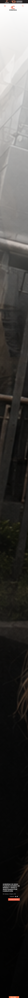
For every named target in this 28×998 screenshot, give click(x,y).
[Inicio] (13, 8)
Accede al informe (14, 899)
